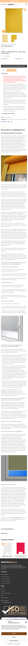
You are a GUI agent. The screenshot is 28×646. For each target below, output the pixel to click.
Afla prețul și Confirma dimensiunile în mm (15, 66)
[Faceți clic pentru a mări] (3, 31)
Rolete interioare (12, 44)
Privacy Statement (16, 643)
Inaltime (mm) (18, 58)
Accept (14, 633)
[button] (26, 622)
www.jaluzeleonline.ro (16, 517)
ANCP (2, 595)
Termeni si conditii (5, 583)
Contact (3, 591)
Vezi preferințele (14, 640)
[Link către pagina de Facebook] (11, 1)
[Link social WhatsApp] (15, 1)
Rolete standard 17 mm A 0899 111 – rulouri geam (7, 556)
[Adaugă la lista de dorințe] (8, 553)
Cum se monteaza (5, 579)
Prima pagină (4, 44)
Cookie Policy (9, 643)
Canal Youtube (4, 597)
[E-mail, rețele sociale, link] (13, 1)
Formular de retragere (6, 593)
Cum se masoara (5, 576)
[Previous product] (2, 49)
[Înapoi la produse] (3, 49)
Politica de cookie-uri (6, 581)
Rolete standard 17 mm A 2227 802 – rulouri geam (20, 556)
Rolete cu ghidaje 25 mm (7, 46)
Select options (6, 553)
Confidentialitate (5, 574)
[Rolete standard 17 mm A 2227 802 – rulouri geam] (20, 548)
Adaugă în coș (11, 70)
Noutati (2, 588)
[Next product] (5, 49)
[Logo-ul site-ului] (14, 4)
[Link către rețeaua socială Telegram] (17, 1)
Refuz (14, 637)
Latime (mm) (4, 58)
